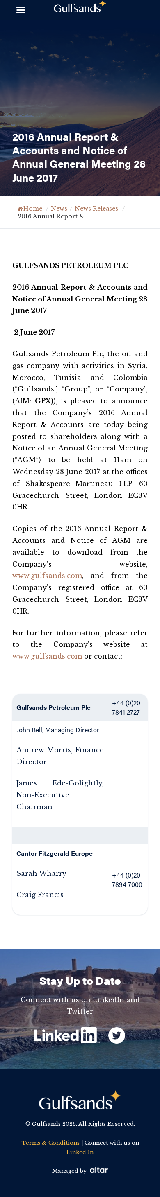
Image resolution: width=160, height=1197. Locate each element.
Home (32, 208)
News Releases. (97, 208)
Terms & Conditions (50, 1143)
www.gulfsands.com (47, 576)
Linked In (80, 1152)
